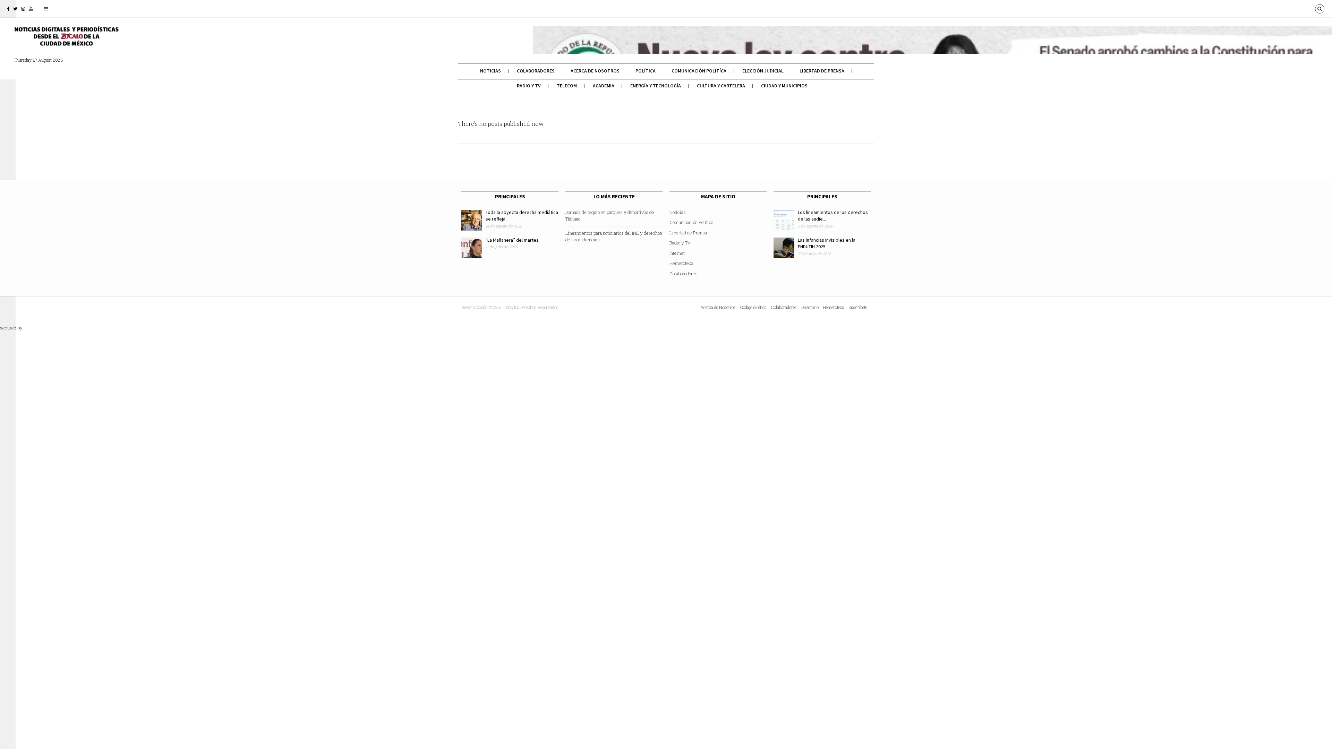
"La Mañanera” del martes (512, 240)
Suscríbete (858, 307)
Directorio (810, 307)
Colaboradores (536, 71)
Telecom (567, 86)
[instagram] (23, 9)
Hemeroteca (681, 263)
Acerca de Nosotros (595, 71)
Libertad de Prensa (822, 71)
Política (645, 71)
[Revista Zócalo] (65, 41)
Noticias (490, 71)
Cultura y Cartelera (721, 86)
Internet (677, 253)
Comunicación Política (691, 222)
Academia (603, 86)
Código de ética (753, 307)
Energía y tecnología (655, 86)
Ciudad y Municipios (784, 86)
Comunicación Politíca (699, 71)
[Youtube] (31, 9)
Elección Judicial (763, 71)
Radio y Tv (529, 86)
